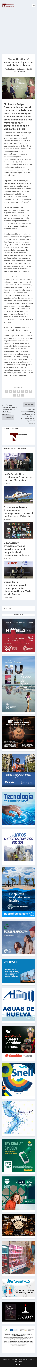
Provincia (21, 72)
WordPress (18, 1361)
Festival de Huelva (11, 140)
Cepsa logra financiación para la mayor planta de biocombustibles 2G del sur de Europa (18, 588)
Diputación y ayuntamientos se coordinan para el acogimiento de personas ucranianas (16, 549)
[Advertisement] (18, 30)
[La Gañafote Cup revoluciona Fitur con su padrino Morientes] (18, 462)
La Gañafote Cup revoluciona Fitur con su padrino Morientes (18, 477)
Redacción (21, 69)
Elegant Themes (17, 1359)
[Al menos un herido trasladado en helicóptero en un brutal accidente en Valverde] (18, 494)
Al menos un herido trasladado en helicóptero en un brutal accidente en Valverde (18, 511)
